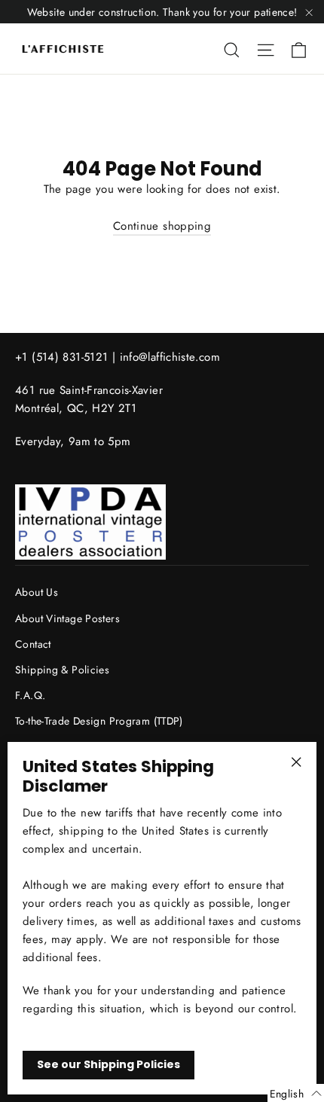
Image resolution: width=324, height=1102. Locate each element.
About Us (36, 592)
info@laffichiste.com (170, 357)
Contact (33, 644)
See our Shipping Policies (108, 1064)
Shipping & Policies (62, 669)
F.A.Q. (30, 695)
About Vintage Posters (67, 618)
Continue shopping (162, 226)
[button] (295, 1093)
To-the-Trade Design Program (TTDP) (99, 720)
